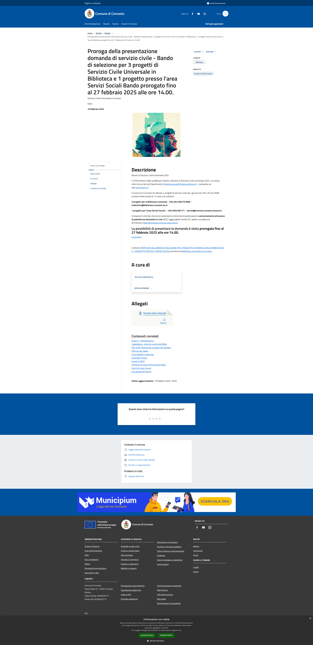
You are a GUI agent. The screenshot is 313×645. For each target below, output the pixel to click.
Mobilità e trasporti (129, 568)
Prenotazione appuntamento (133, 585)
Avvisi (195, 555)
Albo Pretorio (162, 590)
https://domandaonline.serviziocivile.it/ (160, 222)
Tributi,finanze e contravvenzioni (170, 551)
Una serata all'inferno (141, 371)
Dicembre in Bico (139, 358)
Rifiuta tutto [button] (166, 635)
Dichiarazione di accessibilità (169, 603)
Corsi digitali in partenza (143, 354)
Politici (87, 563)
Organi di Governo (92, 546)
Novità (98, 33)
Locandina (136, 237)
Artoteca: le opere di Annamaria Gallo (149, 364)
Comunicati (198, 550)
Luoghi (196, 567)
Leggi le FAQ (126, 594)
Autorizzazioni (163, 564)
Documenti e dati (92, 572)
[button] (156, 641)
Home (90, 33)
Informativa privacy (165, 594)
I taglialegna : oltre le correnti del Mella (149, 344)
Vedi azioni (210, 51)
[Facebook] (191, 13)
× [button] (310, 618)
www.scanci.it (141, 187)
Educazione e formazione (167, 542)
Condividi (197, 51)
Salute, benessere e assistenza (169, 559)
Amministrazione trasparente (169, 585)
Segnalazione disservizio (131, 590)
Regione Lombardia (93, 3)
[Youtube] (197, 13)
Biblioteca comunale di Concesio (197, 251)
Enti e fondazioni (92, 559)
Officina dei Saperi (140, 351)
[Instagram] (203, 13)
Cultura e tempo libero (130, 550)
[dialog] (156, 630)
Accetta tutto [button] (147, 635)
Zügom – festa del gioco (143, 340)
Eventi (196, 571)
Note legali (161, 598)
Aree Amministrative (93, 550)
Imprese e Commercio (130, 559)
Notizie (107, 33)
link (180, 630)
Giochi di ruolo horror (141, 368)
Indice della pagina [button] (97, 166)
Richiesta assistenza (129, 598)
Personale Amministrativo (95, 568)
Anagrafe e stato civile (130, 546)
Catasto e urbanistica (129, 563)
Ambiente (161, 555)
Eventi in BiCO (138, 361)
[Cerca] (225, 14)
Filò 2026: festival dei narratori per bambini (151, 347)
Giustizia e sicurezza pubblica (169, 546)
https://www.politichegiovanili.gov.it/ (180, 184)
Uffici (87, 555)
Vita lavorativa (127, 555)
